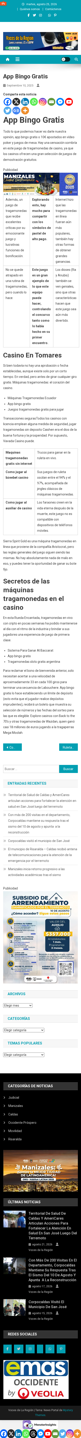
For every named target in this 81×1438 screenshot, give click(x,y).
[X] (16, 102)
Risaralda (15, 1139)
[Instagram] (43, 102)
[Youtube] (69, 102)
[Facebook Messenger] (60, 102)
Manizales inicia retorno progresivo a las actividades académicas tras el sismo (36, 872)
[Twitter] (7, 110)
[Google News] (16, 110)
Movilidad (15, 1131)
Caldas (13, 1114)
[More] (25, 110)
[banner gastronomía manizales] (40, 184)
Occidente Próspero (22, 1122)
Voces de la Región (41, 1250)
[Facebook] (7, 102)
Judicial (13, 1097)
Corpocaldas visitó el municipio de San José (39, 841)
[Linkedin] (25, 102)
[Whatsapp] (34, 102)
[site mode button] (65, 59)
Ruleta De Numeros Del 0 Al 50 (70, 747)
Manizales (15, 1106)
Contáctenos (53, 9)
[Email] (51, 102)
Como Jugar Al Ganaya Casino (15, 747)
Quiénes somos (30, 9)
